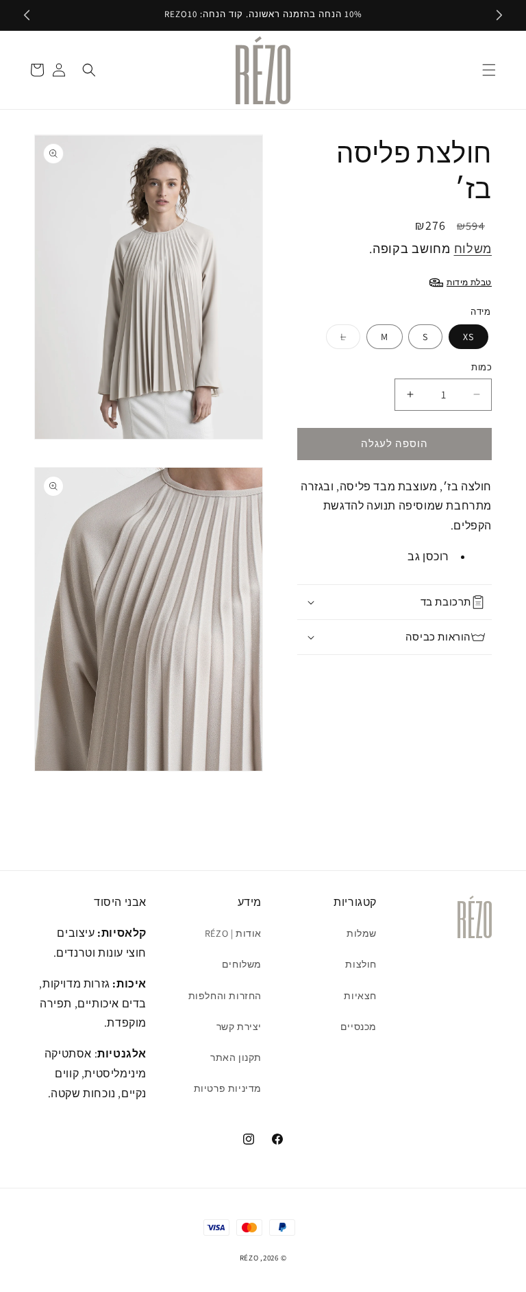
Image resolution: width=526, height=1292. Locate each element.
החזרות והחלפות (225, 996)
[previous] (27, 15)
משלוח (473, 248)
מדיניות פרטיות (228, 1088)
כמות (481, 367)
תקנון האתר (236, 1057)
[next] (499, 15)
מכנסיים (358, 1026)
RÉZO (249, 1258)
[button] (489, 70)
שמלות (362, 933)
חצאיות (360, 996)
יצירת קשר (239, 1026)
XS (468, 337)
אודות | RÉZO (233, 933)
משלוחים (242, 964)
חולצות (361, 964)
